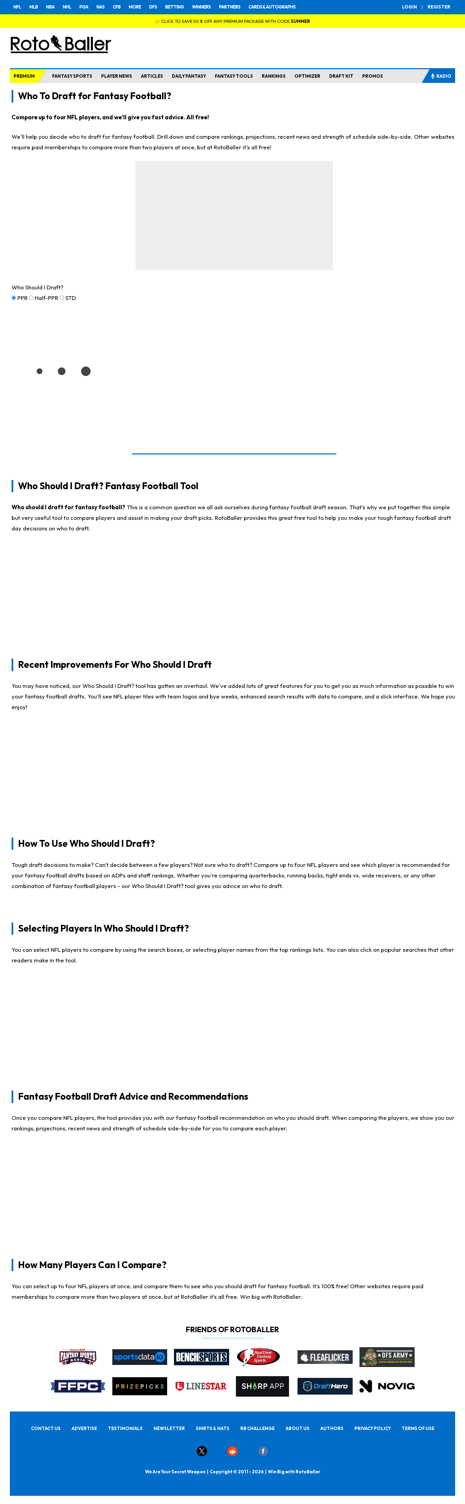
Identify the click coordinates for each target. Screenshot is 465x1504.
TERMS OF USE (418, 1428)
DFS (153, 7)
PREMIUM (24, 76)
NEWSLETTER (169, 1428)
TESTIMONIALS (125, 1428)
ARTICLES (152, 76)
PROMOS (372, 76)
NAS (100, 7)
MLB (33, 7)
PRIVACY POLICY (372, 1428)
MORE (135, 7)
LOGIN (409, 7)
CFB (117, 7)
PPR (22, 297)
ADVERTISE (84, 1428)
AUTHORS (331, 1428)
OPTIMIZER (307, 76)
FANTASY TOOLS (234, 76)
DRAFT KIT (341, 76)
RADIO (443, 76)
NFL (17, 7)
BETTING (174, 7)
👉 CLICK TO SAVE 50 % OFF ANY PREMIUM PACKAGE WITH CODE (232, 21)
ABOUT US (297, 1428)
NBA (50, 7)
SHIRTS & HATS (212, 1428)
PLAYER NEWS (116, 76)
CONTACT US (46, 1428)
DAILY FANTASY (189, 76)
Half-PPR (46, 297)
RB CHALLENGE (257, 1428)
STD (70, 297)
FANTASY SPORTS (72, 76)
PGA (83, 7)
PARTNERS (229, 7)
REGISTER (439, 7)
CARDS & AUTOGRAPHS (271, 7)
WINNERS (201, 7)
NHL (67, 7)
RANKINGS (274, 76)
